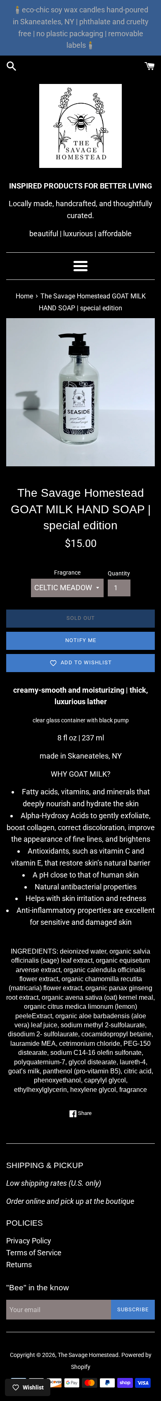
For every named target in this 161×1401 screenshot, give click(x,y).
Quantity (119, 573)
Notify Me (80, 640)
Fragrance (67, 572)
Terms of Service (34, 1252)
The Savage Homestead (88, 1355)
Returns (19, 1264)
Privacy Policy (28, 1240)
